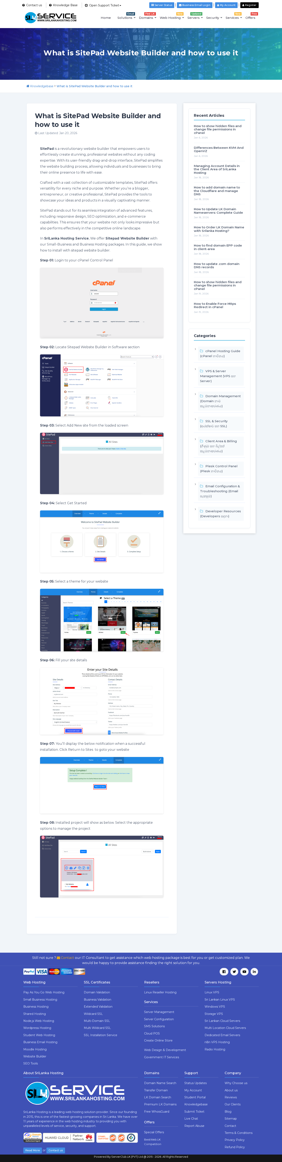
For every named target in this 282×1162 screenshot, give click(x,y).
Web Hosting (171, 16)
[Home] (28, 86)
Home (106, 18)
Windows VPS (215, 1006)
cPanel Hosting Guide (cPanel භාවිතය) (220, 353)
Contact (67, 958)
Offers (251, 16)
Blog (228, 1111)
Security (212, 18)
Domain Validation (97, 992)
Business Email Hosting (40, 1042)
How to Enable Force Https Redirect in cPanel (215, 305)
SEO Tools (30, 1063)
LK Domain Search (157, 1097)
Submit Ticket (194, 1111)
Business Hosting (36, 1006)
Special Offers (154, 1132)
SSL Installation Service (100, 1035)
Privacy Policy (235, 1140)
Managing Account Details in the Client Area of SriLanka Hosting (217, 169)
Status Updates (195, 1083)
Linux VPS (212, 992)
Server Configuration (159, 1019)
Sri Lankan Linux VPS (220, 999)
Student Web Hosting (39, 1035)
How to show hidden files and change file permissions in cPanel (218, 129)
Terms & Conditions (238, 1133)
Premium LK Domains (160, 1104)
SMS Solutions (154, 1026)
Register (250, 5)
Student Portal (195, 1097)
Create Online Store (158, 1040)
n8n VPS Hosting (217, 1042)
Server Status (163, 5)
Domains (147, 16)
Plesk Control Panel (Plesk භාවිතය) (219, 468)
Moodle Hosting (35, 1049)
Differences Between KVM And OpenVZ (219, 149)
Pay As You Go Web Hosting (43, 992)
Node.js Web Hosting (38, 1021)
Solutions (125, 16)
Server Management (159, 1012)
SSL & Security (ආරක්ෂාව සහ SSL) (213, 423)
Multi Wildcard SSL (97, 1028)
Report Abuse (194, 1126)
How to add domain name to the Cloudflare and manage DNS (217, 190)
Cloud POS (152, 1033)
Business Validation (97, 999)
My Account (193, 1090)
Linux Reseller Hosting (160, 992)
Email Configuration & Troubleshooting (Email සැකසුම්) (220, 491)
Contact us (56, 1150)
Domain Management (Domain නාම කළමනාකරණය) (220, 401)
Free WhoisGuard (156, 1111)
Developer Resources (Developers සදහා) (220, 513)
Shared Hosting (34, 1014)
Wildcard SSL (93, 1014)
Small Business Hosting (40, 999)
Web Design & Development (165, 1050)
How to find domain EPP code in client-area (218, 247)
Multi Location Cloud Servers (225, 1028)
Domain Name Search (160, 1083)
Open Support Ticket (103, 5)
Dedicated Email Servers (222, 1035)
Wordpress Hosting (37, 1028)
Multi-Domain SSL (97, 1021)
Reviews (231, 1097)
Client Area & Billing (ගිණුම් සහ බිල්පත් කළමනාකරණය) (218, 446)
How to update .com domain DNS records (216, 265)
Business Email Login (195, 5)
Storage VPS (214, 1014)
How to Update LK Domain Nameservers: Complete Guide (218, 211)
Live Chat (191, 1118)
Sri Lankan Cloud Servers (222, 1021)
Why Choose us (236, 1083)
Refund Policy (235, 1147)
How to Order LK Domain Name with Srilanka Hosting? (219, 229)
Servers (194, 16)
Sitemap (231, 1118)
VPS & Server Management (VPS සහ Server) (218, 376)
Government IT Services (161, 1057)
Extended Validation (98, 1006)
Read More (32, 1150)
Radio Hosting (215, 1049)
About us (231, 1090)
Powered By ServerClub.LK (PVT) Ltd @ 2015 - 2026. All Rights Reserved (141, 1156)
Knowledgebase (41, 86)
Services (233, 16)
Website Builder (34, 1056)
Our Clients (233, 1104)
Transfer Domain (156, 1090)
